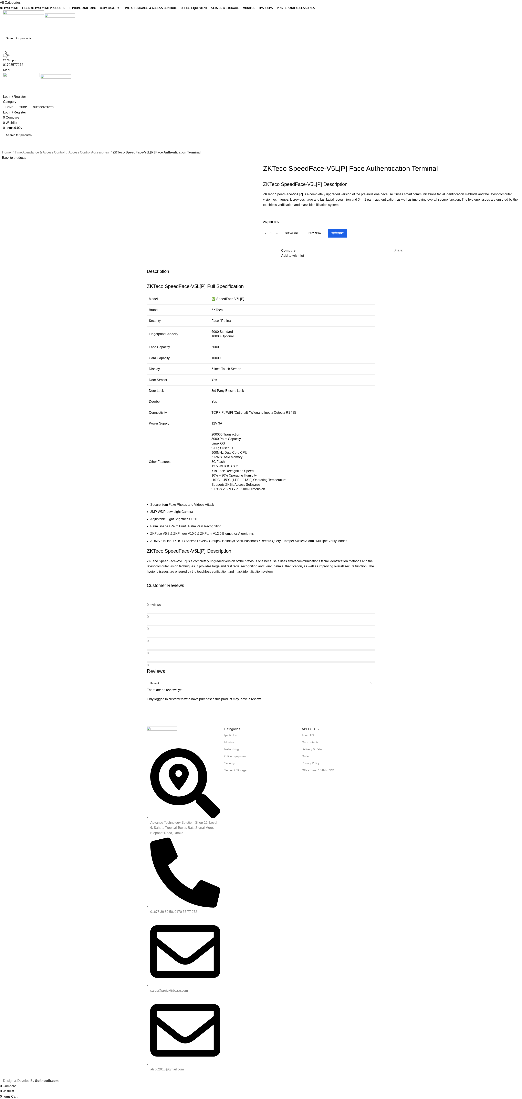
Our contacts (310, 742)
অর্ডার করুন (337, 233)
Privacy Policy (311, 763)
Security (229, 763)
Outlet (306, 756)
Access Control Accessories (89, 152)
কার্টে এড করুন (291, 233)
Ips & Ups (230, 735)
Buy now (315, 233)
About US (308, 735)
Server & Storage (235, 770)
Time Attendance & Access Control (40, 152)
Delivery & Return (313, 749)
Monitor (229, 742)
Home (7, 152)
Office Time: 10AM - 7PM (318, 770)
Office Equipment (235, 756)
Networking (231, 749)
